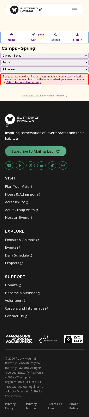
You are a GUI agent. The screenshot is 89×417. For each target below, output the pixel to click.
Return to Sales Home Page (23, 82)
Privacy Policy (10, 406)
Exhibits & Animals (22, 239)
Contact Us (16, 316)
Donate (13, 285)
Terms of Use (55, 406)
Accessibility (17, 202)
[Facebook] (20, 165)
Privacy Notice (31, 406)
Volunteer (15, 300)
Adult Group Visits (21, 209)
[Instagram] (63, 165)
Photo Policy (73, 406)
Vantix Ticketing (57, 95)
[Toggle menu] (75, 10)
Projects (14, 262)
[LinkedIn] (41, 165)
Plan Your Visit (19, 186)
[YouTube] (9, 165)
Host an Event (19, 217)
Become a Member (23, 292)
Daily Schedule (19, 255)
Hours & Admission (22, 194)
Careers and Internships (26, 308)
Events (12, 247)
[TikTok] (52, 165)
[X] (30, 165)
